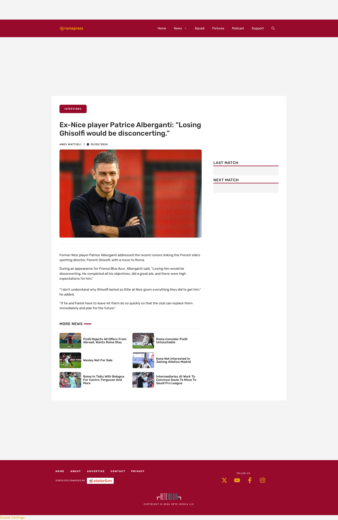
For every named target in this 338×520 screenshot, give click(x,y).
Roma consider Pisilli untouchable (171, 340)
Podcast (238, 28)
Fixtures (218, 28)
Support (258, 28)
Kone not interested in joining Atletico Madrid (173, 360)
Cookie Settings (12, 517)
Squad (199, 28)
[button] (273, 28)
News (178, 28)
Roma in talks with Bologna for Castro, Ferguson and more (103, 380)
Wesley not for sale (97, 360)
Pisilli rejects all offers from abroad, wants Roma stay (104, 340)
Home (162, 28)
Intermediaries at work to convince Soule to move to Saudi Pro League (176, 380)
